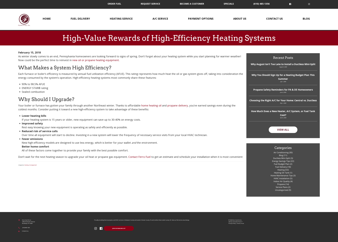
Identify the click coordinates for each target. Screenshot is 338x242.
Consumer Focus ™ (237, 221)
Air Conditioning (281, 152)
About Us (239, 18)
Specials (229, 3)
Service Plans (281, 187)
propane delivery (177, 105)
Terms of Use (240, 223)
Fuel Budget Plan (281, 164)
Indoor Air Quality (282, 181)
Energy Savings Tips (281, 161)
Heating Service (121, 18)
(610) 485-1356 (261, 3)
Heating (26, 165)
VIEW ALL (283, 129)
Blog (306, 18)
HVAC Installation (282, 178)
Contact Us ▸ (25, 231)
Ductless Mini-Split (281, 158)
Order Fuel (114, 3)
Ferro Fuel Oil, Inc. (237, 220)
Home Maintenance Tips (282, 175)
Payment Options (200, 18)
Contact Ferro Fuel (139, 157)
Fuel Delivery (80, 18)
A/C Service (160, 18)
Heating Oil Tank (281, 172)
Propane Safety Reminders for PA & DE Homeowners (283, 89)
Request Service (150, 3)
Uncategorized (33, 165)
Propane (281, 184)
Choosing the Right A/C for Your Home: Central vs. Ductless (283, 100)
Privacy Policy (232, 223)
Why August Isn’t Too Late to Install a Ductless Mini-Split (283, 64)
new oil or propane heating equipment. (95, 60)
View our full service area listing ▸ (180, 220)
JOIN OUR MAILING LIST (119, 228)
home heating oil (151, 105)
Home (47, 18)
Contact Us (274, 18)
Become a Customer (192, 3)
